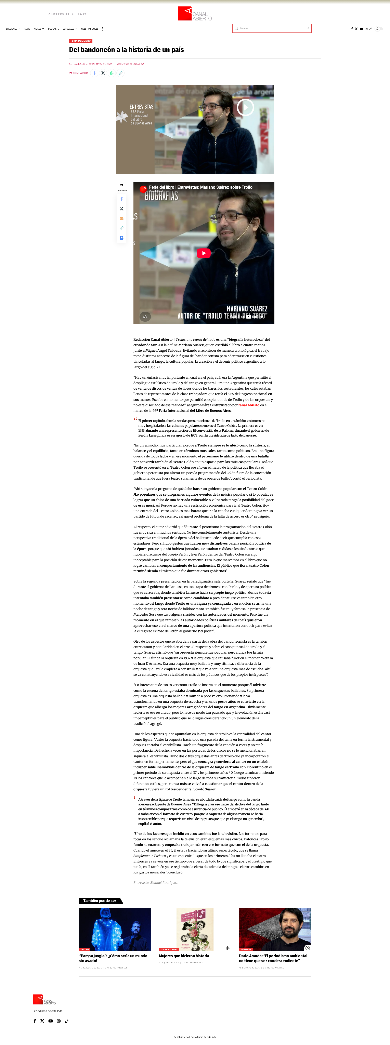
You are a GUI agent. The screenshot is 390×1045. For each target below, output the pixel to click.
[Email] (121, 218)
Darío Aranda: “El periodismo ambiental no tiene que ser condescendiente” (273, 958)
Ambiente (245, 949)
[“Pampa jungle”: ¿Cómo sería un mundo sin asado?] (115, 929)
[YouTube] (361, 29)
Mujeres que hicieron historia (184, 956)
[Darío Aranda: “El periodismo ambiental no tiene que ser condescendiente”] (275, 929)
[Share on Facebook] (94, 73)
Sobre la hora (169, 949)
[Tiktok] (370, 29)
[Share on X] (103, 73)
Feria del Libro (81, 40)
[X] (356, 29)
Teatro (85, 949)
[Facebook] (352, 29)
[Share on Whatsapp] (112, 73)
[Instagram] (366, 29)
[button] (102, 29)
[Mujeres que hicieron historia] (195, 929)
